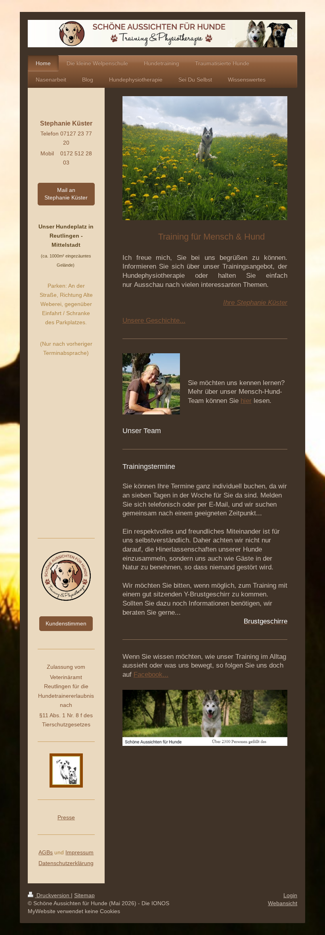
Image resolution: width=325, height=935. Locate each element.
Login (290, 895)
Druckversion (53, 895)
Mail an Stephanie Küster (66, 194)
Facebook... (151, 674)
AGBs (45, 852)
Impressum (79, 852)
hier (246, 401)
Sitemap (84, 895)
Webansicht (282, 903)
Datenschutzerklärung (66, 863)
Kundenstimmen (66, 623)
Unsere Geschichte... (153, 320)
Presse (66, 817)
